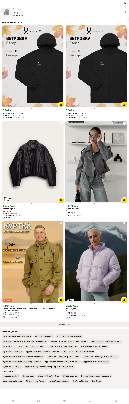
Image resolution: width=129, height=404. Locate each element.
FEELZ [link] (68, 309)
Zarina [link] (6, 209)
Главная (13, 401)
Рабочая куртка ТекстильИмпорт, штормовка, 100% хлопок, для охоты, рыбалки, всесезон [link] (30, 310)
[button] (3, 2)
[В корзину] (61, 105)
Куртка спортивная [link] (13, 113)
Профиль (116, 401)
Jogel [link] (5, 113)
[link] (17, 336)
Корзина (90, 401)
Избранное (64, 401)
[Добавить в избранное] (61, 28)
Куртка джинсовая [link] (73, 209)
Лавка (39, 401)
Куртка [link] (9, 209)
